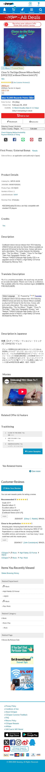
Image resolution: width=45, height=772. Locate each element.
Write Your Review (13, 488)
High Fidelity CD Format (28, 553)
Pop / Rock (24, 558)
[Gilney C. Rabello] (31, 519)
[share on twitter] (5, 139)
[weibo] (25, 742)
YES (2, 79)
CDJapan (5, 553)
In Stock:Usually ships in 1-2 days (25, 108)
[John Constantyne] (31, 543)
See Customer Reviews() (22, 82)
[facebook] (12, 742)
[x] (6, 742)
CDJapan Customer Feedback (16, 715)
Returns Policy (11, 721)
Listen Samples (34, 451)
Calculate (33, 129)
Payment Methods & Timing (10, 134)
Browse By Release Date (11, 640)
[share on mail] (40, 139)
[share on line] (23, 139)
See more (36, 471)
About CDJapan (11, 712)
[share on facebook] (14, 139)
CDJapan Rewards (12, 723)
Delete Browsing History (10, 573)
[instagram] (18, 742)
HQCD (4, 555)
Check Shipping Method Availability (13, 132)
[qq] (32, 742)
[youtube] (7, 749)
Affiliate (8, 726)
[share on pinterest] (31, 139)
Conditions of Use (12, 709)
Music (14, 553)
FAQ (7, 718)
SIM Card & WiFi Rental (14, 729)
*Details (35, 151)
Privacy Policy (11, 706)
